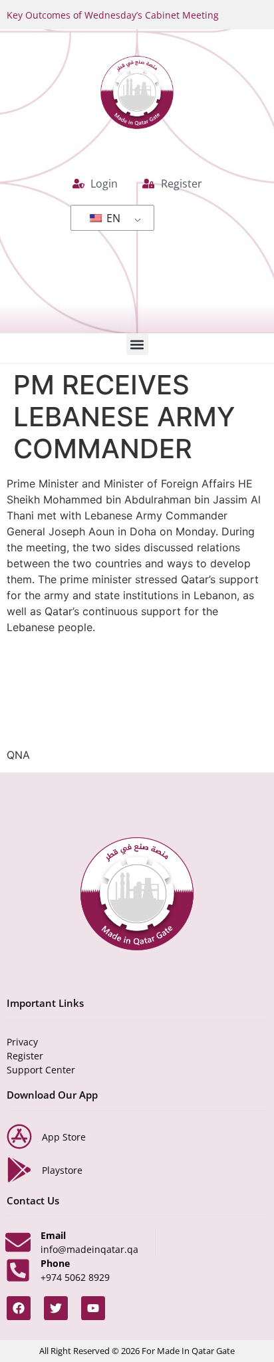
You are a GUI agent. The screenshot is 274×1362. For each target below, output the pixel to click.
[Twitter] (56, 1308)
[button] (137, 344)
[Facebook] (19, 1308)
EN (112, 218)
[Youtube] (93, 1308)
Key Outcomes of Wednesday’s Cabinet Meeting (113, 15)
